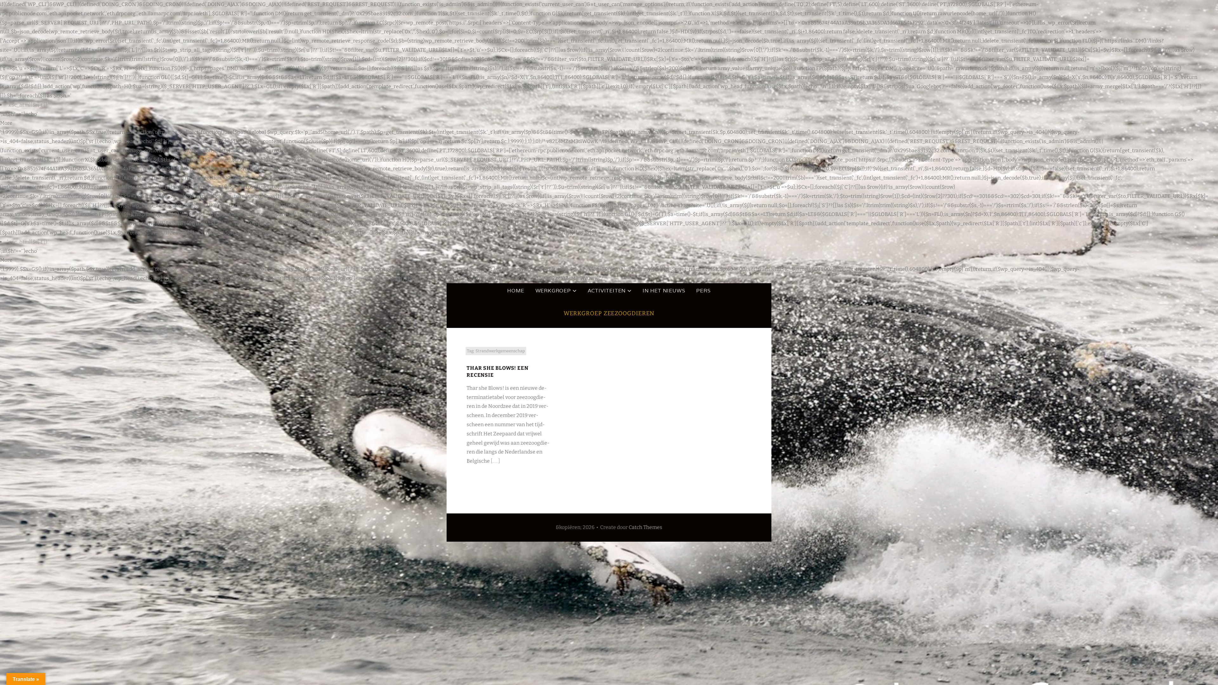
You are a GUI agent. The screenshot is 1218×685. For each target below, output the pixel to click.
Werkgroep (553, 290)
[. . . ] (495, 461)
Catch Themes (645, 527)
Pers (703, 290)
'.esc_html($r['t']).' (28, 105)
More (6, 123)
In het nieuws (664, 290)
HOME (515, 290)
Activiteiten (607, 290)
